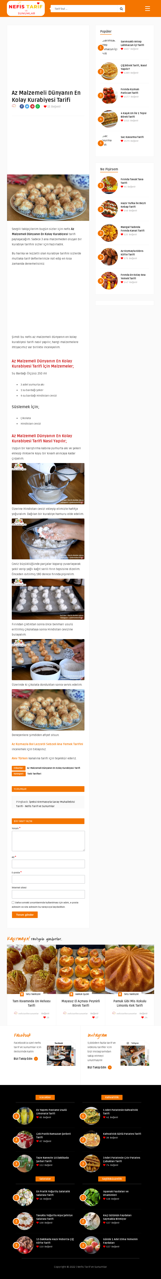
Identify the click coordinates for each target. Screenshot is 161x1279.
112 (41, 1165)
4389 (126, 72)
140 (125, 210)
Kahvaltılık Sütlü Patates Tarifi (122, 1134)
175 (125, 258)
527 (108, 1222)
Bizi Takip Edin (23, 1059)
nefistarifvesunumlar (28, 1014)
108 (41, 1222)
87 (40, 1141)
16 (47, 1017)
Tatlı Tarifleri (34, 773)
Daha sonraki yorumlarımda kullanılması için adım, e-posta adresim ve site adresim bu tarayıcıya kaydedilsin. (45, 904)
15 (48, 106)
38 (107, 1137)
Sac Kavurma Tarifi (132, 137)
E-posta (17, 872)
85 (40, 1117)
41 (107, 1117)
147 (125, 282)
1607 (126, 49)
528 (108, 1198)
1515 (126, 120)
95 (125, 186)
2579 (126, 141)
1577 (126, 96)
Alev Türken (20, 758)
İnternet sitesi (19, 887)
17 (96, 1017)
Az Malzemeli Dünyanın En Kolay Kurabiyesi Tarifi (53, 768)
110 (41, 1246)
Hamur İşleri (82, 994)
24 (145, 1017)
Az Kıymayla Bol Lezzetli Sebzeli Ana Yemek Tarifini (47, 744)
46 (40, 1198)
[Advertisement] (48, 54)
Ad (14, 857)
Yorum (16, 828)
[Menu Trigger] (147, 8)
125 (125, 234)
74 (107, 1165)
